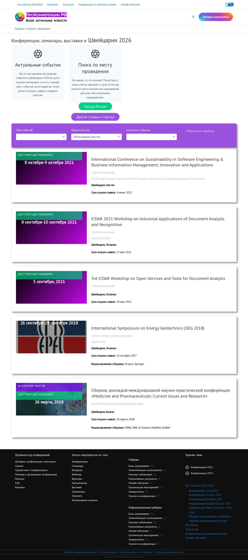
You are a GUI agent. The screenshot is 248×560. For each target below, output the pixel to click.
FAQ (17, 483)
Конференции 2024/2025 (204, 490)
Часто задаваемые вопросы (169, 552)
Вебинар (77, 474)
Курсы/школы (79, 483)
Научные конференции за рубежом (210, 516)
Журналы (77, 478)
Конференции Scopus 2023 (205, 495)
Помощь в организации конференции (36, 474)
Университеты (136, 491)
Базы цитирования (139, 466)
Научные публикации (140, 474)
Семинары (77, 466)
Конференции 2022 (202, 467)
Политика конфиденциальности (80, 552)
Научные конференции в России (208, 520)
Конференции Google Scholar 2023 (210, 503)
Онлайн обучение (130, 4)
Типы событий (24, 130)
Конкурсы (77, 470)
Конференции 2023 (202, 473)
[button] (193, 16)
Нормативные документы (143, 478)
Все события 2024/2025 (29, 4)
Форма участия (80, 130)
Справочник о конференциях (31, 470)
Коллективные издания (84, 500)
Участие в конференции (142, 496)
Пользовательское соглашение (137, 552)
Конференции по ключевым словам (97, 4)
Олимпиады (78, 491)
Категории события (138, 130)
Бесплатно (52, 4)
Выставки (77, 487)
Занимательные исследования (145, 470)
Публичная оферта (108, 552)
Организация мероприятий (143, 487)
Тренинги (77, 495)
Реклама (19, 478)
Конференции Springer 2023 (205, 499)
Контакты (20, 487)
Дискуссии (68, 4)
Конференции (80, 461)
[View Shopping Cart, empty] (229, 4)
